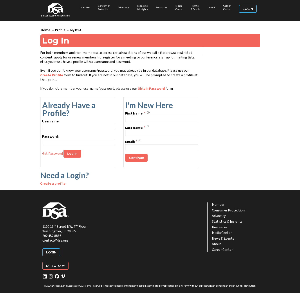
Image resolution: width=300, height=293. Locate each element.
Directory (55, 266)
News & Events (195, 7)
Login (248, 9)
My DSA (75, 30)
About (211, 7)
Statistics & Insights (142, 7)
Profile (60, 30)
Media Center (179, 7)
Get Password (52, 153)
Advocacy (123, 7)
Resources (161, 7)
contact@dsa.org (55, 240)
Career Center (227, 7)
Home (45, 30)
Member (85, 7)
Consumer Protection (104, 7)
